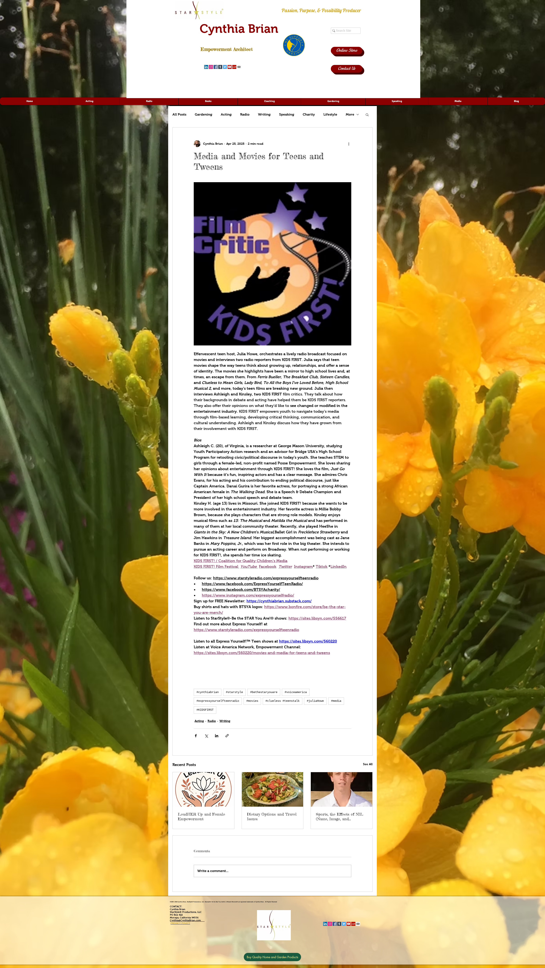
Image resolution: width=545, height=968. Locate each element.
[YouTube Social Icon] (230, 67)
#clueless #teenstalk (282, 701)
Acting (226, 114)
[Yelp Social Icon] (234, 67)
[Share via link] (227, 736)
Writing (264, 114)
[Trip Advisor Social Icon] (239, 67)
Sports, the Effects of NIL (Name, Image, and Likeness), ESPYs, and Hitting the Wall (339, 816)
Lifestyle (330, 114)
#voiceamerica (296, 692)
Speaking (286, 114)
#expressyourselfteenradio (217, 701)
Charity (309, 114)
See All (368, 764)
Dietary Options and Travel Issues (272, 816)
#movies (252, 701)
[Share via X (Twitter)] (206, 736)
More (350, 114)
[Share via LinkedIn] (217, 736)
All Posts (179, 114)
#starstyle (234, 692)
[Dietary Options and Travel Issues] (272, 789)
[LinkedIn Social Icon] (206, 67)
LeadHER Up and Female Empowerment (201, 816)
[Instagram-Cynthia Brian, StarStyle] (211, 67)
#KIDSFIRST (205, 710)
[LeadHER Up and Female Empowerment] (203, 789)
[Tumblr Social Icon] (220, 67)
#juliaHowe (315, 701)
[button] (367, 114)
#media (336, 701)
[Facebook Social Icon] (216, 67)
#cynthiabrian (207, 692)
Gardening (203, 114)
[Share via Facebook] (196, 736)
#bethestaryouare (263, 692)
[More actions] (348, 143)
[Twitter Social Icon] (225, 67)
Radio (245, 114)
